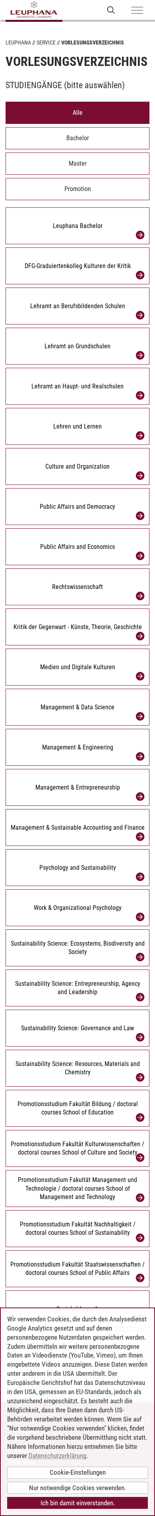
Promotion (77, 189)
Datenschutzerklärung (57, 1456)
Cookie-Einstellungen (78, 1472)
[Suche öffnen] (111, 10)
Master (78, 163)
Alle (78, 112)
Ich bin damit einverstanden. (78, 1503)
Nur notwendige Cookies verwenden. (77, 1488)
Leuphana (18, 42)
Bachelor (77, 138)
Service (46, 42)
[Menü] (137, 10)
